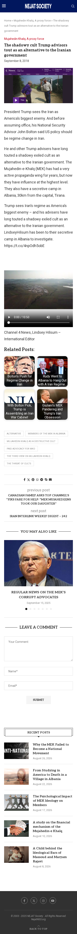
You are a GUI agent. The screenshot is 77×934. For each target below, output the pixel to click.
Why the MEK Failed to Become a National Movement (51, 749)
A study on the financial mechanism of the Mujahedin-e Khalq (51, 827)
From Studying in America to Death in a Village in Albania (50, 774)
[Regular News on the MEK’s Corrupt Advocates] (38, 563)
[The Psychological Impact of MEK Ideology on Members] (16, 802)
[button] (7, 574)
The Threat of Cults (19, 463)
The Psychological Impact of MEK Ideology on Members (52, 800)
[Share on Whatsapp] (37, 479)
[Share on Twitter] (28, 479)
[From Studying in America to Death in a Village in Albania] (16, 776)
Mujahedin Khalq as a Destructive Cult (31, 441)
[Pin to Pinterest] (33, 479)
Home (7, 20)
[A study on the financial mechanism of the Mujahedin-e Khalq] (16, 828)
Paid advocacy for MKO (21, 448)
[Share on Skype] (46, 479)
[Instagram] (43, 900)
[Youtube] (52, 900)
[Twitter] (34, 900)
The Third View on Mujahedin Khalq (28, 456)
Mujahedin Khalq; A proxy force (32, 20)
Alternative (14, 433)
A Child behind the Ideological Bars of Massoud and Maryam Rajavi (50, 855)
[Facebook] (24, 900)
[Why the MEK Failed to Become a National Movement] (16, 750)
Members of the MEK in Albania (46, 433)
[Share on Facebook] (24, 479)
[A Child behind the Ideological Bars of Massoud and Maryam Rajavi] (16, 854)
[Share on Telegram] (41, 479)
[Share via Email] (50, 479)
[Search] (73, 6)
